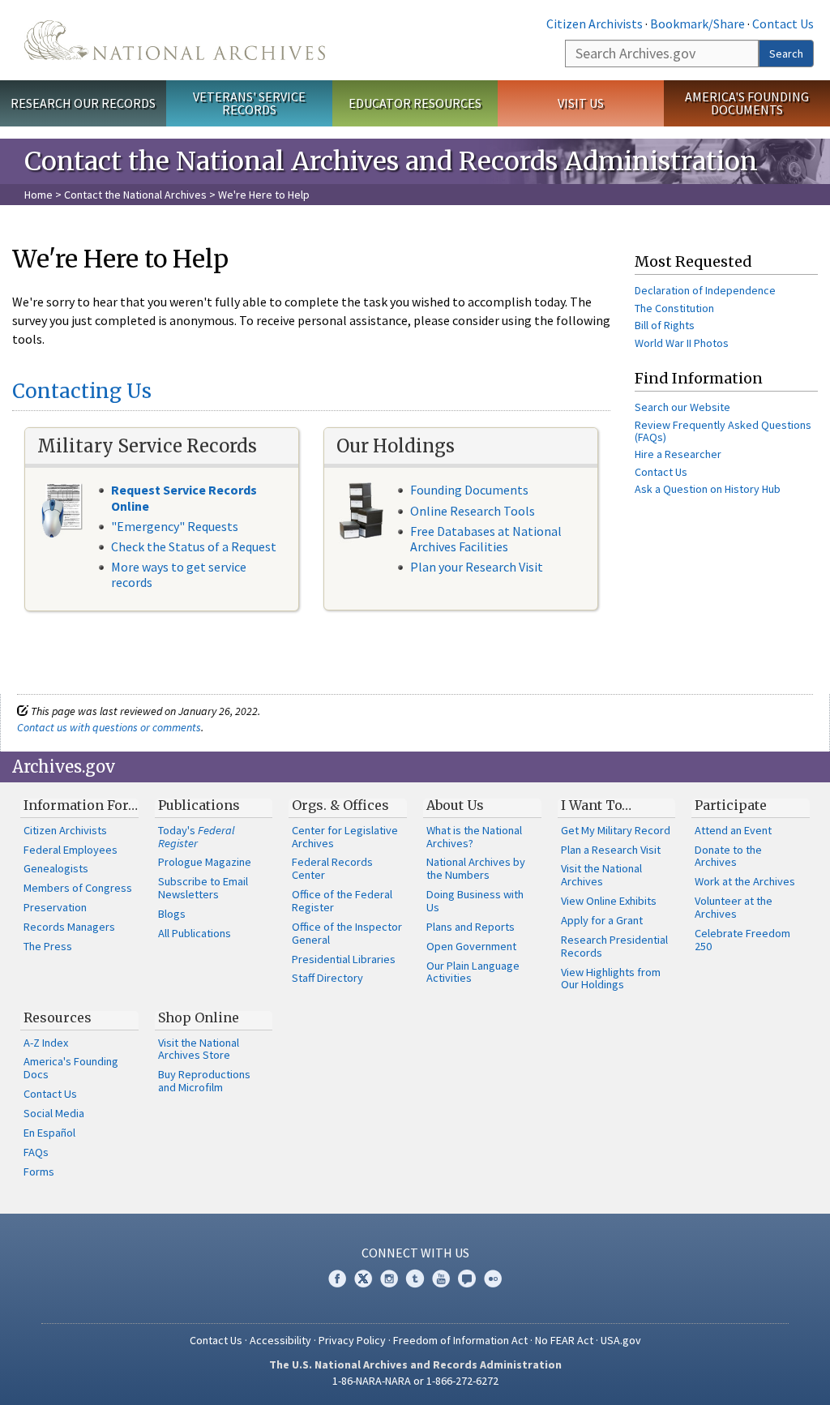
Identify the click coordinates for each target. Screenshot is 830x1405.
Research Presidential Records (614, 946)
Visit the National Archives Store (198, 1049)
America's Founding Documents (747, 103)
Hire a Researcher (678, 454)
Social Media (54, 1113)
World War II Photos (682, 343)
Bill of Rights (665, 325)
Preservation (55, 907)
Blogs (172, 913)
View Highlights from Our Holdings (611, 978)
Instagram (389, 1278)
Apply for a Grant (602, 920)
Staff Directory (327, 977)
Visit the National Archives (601, 875)
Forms (39, 1171)
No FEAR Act (564, 1340)
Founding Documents (469, 490)
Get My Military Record (615, 830)
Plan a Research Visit (611, 849)
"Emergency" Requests (174, 526)
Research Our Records (83, 103)
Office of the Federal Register (342, 901)
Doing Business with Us (475, 901)
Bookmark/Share (697, 23)
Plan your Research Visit (476, 567)
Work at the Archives (745, 881)
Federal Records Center (332, 868)
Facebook (337, 1278)
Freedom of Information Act (460, 1340)
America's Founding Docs (71, 1068)
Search (786, 53)
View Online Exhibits (609, 900)
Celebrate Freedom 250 (742, 939)
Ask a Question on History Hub (708, 489)
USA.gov (621, 1340)
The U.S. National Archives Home (174, 40)
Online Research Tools (472, 511)
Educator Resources (415, 103)
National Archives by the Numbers (475, 868)
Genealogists (56, 868)
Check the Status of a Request (193, 546)
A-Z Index (46, 1042)
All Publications (194, 933)
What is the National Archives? (474, 836)
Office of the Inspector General (347, 933)
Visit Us (581, 103)
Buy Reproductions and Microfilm (204, 1080)
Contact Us (783, 23)
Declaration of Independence (705, 290)
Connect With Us (415, 1252)
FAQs (36, 1152)
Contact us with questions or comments (109, 727)
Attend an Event (733, 830)
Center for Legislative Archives (345, 836)
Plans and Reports (470, 926)
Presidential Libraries (344, 959)
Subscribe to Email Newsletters (203, 888)
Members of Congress (78, 887)
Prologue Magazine (204, 862)
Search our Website (682, 407)
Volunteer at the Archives (733, 907)
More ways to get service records (178, 574)
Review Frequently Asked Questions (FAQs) (723, 431)
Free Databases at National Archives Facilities (486, 539)
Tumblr (415, 1278)
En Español (49, 1132)
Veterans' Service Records (249, 103)
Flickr (493, 1278)
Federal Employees (71, 849)
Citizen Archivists (594, 23)
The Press (48, 946)
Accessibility (280, 1340)
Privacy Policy (352, 1340)
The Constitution (674, 308)
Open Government (471, 946)
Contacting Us (82, 391)
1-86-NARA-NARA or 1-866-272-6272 (415, 1380)
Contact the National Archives (135, 194)
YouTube (441, 1278)
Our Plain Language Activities (473, 972)
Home (38, 194)
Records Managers (69, 926)
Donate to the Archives (728, 856)
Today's (196, 836)
